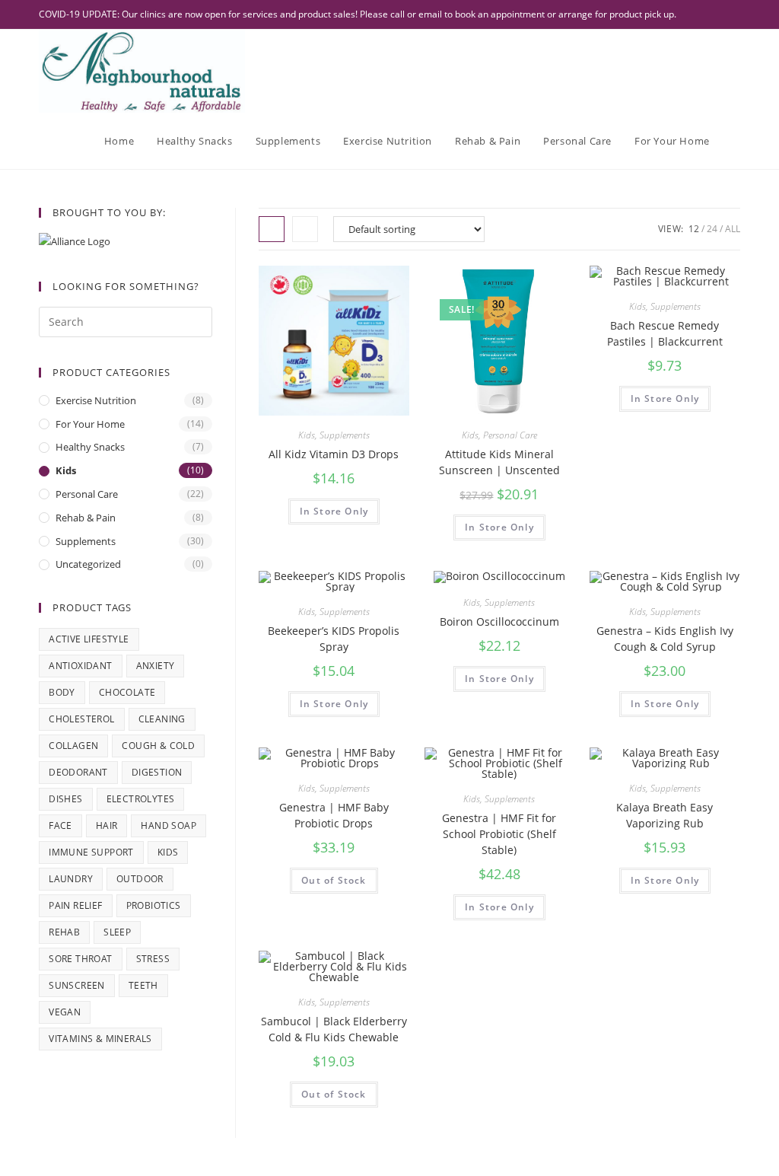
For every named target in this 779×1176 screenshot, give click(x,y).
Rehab (64, 932)
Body (62, 692)
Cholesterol (81, 718)
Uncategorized (88, 564)
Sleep (117, 932)
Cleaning (162, 718)
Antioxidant (80, 665)
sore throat (80, 958)
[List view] (305, 229)
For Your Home (90, 424)
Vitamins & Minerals (100, 1038)
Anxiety (155, 665)
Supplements (345, 435)
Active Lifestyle (89, 639)
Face (60, 825)
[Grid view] (272, 229)
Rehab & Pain (86, 517)
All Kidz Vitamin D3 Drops (334, 454)
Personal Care (510, 435)
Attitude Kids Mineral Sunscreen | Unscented (499, 462)
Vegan (65, 1011)
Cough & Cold (158, 745)
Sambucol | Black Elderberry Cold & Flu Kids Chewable (334, 1029)
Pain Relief (75, 905)
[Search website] (736, 141)
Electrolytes (141, 798)
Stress (153, 958)
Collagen (73, 745)
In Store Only (334, 511)
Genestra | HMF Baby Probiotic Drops (334, 815)
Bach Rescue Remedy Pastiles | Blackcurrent (665, 333)
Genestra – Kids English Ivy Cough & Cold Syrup (664, 638)
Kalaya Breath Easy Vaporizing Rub (664, 815)
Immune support (91, 852)
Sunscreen (77, 985)
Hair (107, 825)
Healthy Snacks (90, 447)
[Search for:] (125, 320)
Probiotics (153, 905)
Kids (306, 435)
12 (693, 228)
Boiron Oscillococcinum (499, 621)
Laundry (71, 878)
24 (712, 228)
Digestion (157, 772)
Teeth (143, 985)
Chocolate (127, 692)
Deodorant (78, 772)
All (732, 228)
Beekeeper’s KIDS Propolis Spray (333, 638)
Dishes (65, 798)
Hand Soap (168, 825)
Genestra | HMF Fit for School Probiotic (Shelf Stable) (499, 834)
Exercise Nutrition (96, 400)
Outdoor (140, 878)
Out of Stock (333, 880)
